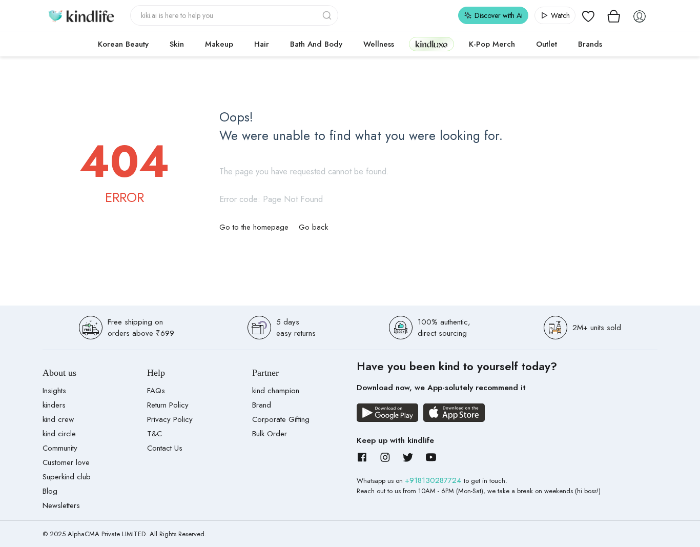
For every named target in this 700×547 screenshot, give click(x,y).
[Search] (328, 15)
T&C (154, 433)
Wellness (378, 44)
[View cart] (614, 15)
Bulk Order (269, 433)
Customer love (66, 462)
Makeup (219, 44)
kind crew (58, 419)
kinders (54, 405)
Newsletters (61, 505)
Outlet (546, 44)
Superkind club (67, 476)
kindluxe (431, 44)
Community (60, 448)
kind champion (275, 390)
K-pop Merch (492, 44)
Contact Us (164, 448)
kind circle (59, 433)
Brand (261, 405)
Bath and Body (316, 44)
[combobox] (234, 15)
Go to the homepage (254, 227)
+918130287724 (434, 480)
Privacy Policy (170, 419)
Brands (590, 44)
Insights (54, 390)
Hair (261, 44)
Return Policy (168, 405)
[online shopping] (81, 15)
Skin (177, 44)
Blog (50, 491)
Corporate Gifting (281, 419)
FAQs (156, 390)
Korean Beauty (123, 44)
